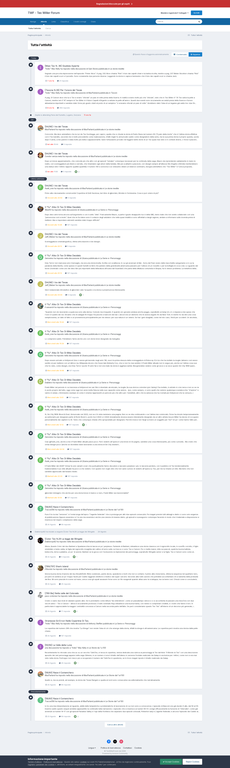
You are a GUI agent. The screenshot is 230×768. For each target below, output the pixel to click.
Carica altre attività (115, 725)
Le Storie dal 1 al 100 (114, 509)
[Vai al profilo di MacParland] (40, 128)
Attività (44, 21)
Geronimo (49, 258)
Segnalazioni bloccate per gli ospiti (113, 4)
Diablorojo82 (40, 532)
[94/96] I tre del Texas (56, 126)
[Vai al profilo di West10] (40, 209)
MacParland (93, 93)
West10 (48, 210)
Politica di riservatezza (111, 748)
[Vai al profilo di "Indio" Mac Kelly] (40, 68)
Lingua (91, 748)
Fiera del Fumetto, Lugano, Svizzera (66, 115)
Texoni (114, 93)
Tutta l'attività (34, 28)
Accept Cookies (172, 762)
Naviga (33, 21)
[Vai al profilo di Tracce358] (40, 509)
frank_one (49, 188)
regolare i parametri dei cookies (41, 764)
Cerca (48, 28)
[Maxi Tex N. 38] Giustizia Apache (62, 66)
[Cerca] (199, 21)
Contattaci (127, 748)
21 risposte (63, 81)
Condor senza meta (53, 156)
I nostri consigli (80, 21)
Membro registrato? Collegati (174, 13)
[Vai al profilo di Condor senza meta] (40, 155)
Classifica (65, 21)
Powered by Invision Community (115, 753)
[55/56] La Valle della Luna (58, 645)
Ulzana (83, 210)
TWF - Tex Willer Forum (44, 13)
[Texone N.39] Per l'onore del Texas (63, 90)
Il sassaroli (49, 307)
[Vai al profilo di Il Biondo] (40, 568)
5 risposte (67, 144)
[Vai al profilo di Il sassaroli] (40, 306)
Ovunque (189, 21)
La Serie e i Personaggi (108, 210)
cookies (83, 762)
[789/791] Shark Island (56, 566)
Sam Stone (93, 69)
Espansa (196, 54)
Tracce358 (49, 509)
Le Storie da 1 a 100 (97, 648)
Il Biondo (48, 569)
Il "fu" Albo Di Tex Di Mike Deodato (63, 207)
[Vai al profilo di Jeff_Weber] (40, 236)
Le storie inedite (117, 69)
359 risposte (64, 108)
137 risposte (72, 225)
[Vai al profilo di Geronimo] (40, 257)
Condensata (181, 54)
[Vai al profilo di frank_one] (40, 187)
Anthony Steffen (95, 623)
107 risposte (66, 636)
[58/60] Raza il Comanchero (59, 507)
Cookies (138, 748)
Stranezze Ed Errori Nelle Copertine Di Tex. (67, 620)
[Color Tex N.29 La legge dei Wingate (79, 532)
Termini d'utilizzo (35, 762)
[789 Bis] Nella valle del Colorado (62, 593)
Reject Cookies (192, 762)
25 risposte (66, 584)
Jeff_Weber (50, 237)
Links (54, 21)
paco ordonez (51, 596)
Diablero (48, 382)
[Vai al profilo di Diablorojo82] (40, 540)
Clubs (93, 21)
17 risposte (65, 611)
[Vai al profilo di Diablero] (40, 381)
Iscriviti (196, 13)
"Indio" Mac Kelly (52, 69)
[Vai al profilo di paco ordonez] (40, 595)
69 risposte (66, 524)
